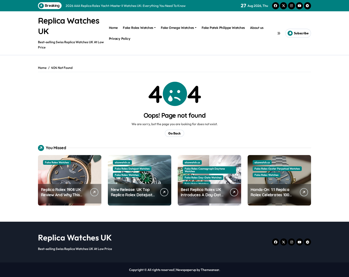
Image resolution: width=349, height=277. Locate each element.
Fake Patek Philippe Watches (223, 28)
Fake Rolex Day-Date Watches (203, 177)
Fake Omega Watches (177, 28)
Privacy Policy (119, 39)
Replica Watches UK (75, 237)
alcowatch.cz (122, 162)
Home (113, 28)
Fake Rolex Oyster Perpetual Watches (277, 168)
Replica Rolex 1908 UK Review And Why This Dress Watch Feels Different (61, 197)
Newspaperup (186, 270)
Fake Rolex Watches (138, 28)
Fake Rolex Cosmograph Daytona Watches (205, 170)
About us (256, 28)
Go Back (174, 133)
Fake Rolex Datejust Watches (132, 168)
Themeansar (210, 270)
